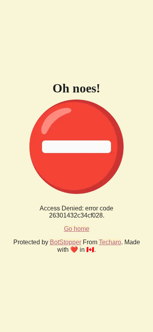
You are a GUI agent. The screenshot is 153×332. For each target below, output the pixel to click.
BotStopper (65, 242)
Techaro (110, 242)
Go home (76, 228)
